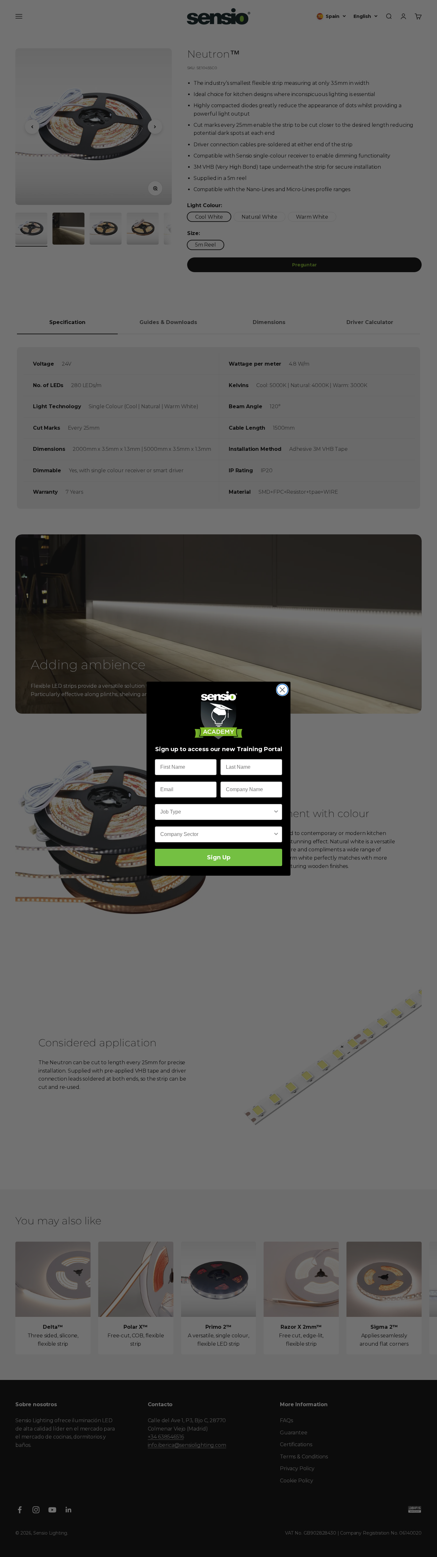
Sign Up (218, 857)
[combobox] (216, 812)
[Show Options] (276, 812)
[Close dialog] (282, 689)
